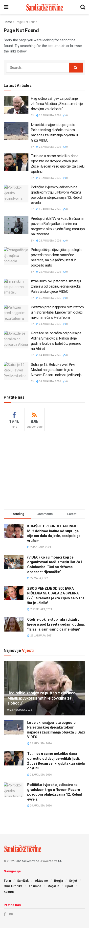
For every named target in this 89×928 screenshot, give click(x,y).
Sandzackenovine (27, 861)
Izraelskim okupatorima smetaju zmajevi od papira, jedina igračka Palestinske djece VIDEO (56, 286)
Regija (58, 880)
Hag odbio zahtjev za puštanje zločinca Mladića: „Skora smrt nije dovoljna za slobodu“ (57, 103)
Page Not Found (26, 22)
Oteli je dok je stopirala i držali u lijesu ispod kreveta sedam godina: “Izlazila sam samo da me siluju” (56, 624)
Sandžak (23, 880)
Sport (69, 886)
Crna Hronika (13, 886)
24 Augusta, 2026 (50, 324)
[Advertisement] (44, 469)
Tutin (7, 880)
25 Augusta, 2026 (50, 209)
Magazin (53, 886)
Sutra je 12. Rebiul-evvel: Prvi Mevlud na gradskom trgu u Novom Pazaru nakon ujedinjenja (56, 369)
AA (60, 861)
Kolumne (34, 886)
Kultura (9, 892)
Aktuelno (41, 880)
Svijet (73, 880)
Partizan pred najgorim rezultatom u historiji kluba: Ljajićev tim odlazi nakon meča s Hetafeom (57, 312)
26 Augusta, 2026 (50, 115)
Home (8, 22)
